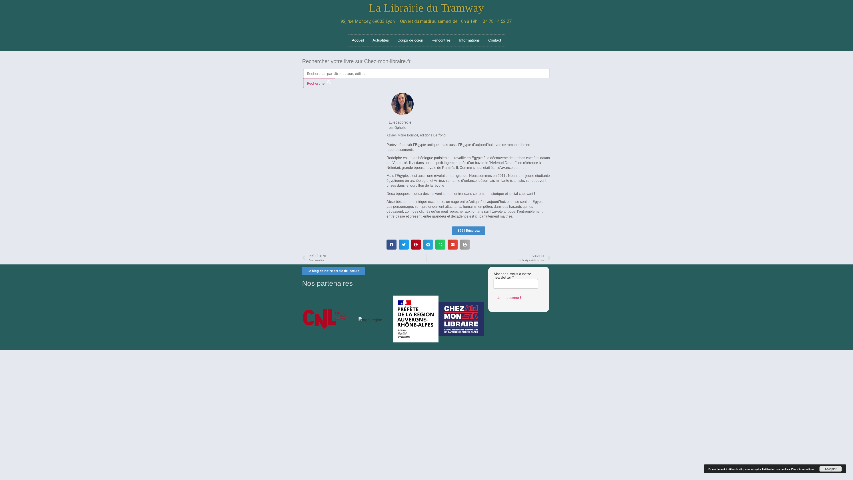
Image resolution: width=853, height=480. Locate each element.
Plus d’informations (802, 469)
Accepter (831, 469)
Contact (494, 40)
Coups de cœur (410, 40)
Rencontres (441, 40)
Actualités (381, 40)
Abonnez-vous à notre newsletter (512, 275)
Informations (469, 40)
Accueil (358, 40)
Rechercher (317, 83)
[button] (392, 245)
